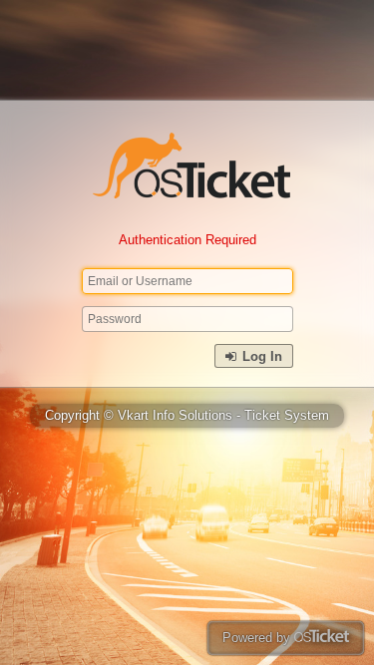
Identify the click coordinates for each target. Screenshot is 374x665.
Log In (260, 356)
